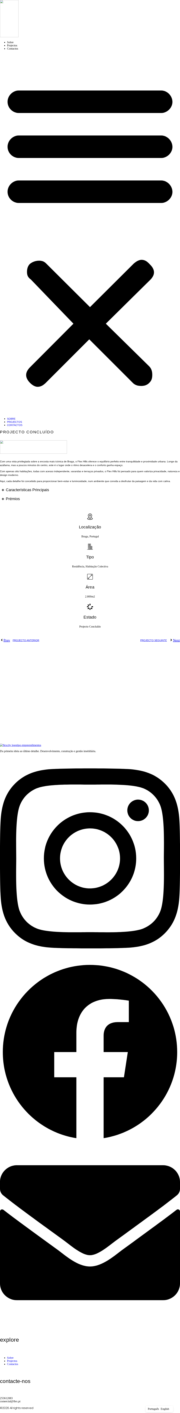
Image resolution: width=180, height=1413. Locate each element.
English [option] (165, 1408)
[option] (165, 1409)
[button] (90, 233)
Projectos (12, 45)
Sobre (10, 42)
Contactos (12, 48)
